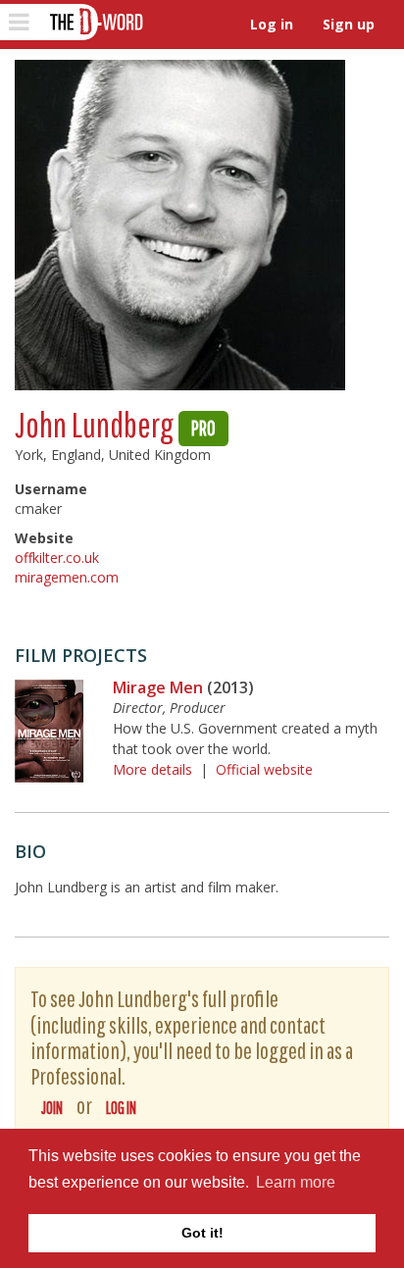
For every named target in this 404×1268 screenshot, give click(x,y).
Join (52, 1107)
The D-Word (94, 22)
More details (152, 769)
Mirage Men (158, 687)
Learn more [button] (295, 1182)
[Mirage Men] (49, 731)
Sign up (349, 24)
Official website (264, 769)
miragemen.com (67, 577)
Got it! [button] (202, 1233)
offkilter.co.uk (57, 557)
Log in (271, 24)
